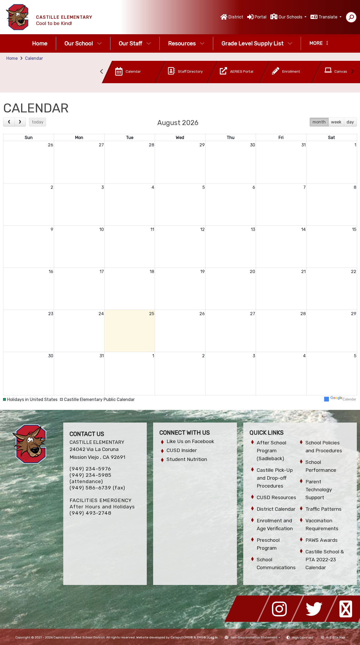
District (235, 16)
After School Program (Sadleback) (271, 451)
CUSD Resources (276, 497)
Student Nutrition (187, 459)
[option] (125, 73)
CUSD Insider (182, 450)
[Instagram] (282, 620)
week (336, 122)
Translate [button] (328, 16)
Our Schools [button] (291, 16)
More (316, 43)
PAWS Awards (321, 540)
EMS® (201, 637)
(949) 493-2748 (90, 513)
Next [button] (352, 71)
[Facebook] (248, 620)
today (37, 122)
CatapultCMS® (182, 637)
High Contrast (302, 637)
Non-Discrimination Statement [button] (254, 637)
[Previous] (9, 122)
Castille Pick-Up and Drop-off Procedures (275, 478)
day (350, 122)
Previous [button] (101, 71)
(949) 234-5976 (90, 469)
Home (39, 43)
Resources (182, 43)
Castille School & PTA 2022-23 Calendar (324, 559)
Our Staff (130, 43)
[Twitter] (316, 620)
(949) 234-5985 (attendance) (90, 478)
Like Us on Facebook (190, 441)
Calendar (34, 58)
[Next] (20, 122)
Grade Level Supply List (253, 43)
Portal (260, 16)
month (319, 122)
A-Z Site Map (335, 637)
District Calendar (276, 509)
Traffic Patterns (323, 509)
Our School (79, 43)
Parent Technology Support (318, 489)
